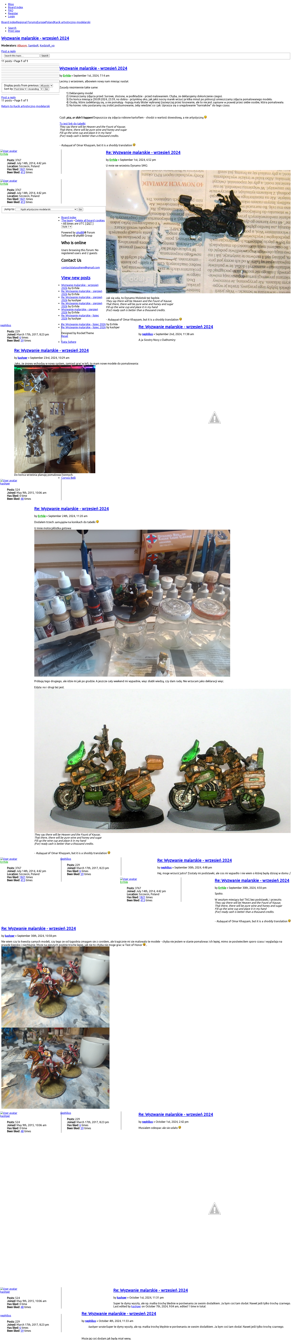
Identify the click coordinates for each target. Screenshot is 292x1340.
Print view (14, 30)
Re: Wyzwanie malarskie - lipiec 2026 (83, 324)
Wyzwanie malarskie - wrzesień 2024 (35, 38)
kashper (22, 357)
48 (22, 498)
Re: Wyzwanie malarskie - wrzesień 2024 (143, 152)
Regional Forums (26, 22)
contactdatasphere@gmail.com (80, 267)
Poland (49, 22)
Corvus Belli (68, 477)
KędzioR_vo (47, 45)
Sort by (9, 88)
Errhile (67, 75)
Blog (11, 4)
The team (67, 220)
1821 (22, 169)
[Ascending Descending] (38, 88)
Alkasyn (22, 45)
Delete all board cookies (90, 220)
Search (12, 27)
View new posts (75, 277)
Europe (41, 22)
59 (22, 340)
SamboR (33, 45)
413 (23, 172)
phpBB (80, 232)
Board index (8, 22)
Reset (64, 336)
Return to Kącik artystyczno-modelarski (25, 106)
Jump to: (9, 209)
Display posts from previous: (22, 85)
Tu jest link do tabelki (72, 123)
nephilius (147, 334)
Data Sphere (68, 341)
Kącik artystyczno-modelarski (72, 22)
